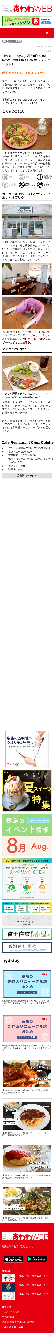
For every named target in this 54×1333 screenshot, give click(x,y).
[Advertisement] (27, 605)
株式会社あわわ (10, 1311)
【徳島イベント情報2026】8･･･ (32, 1276)
